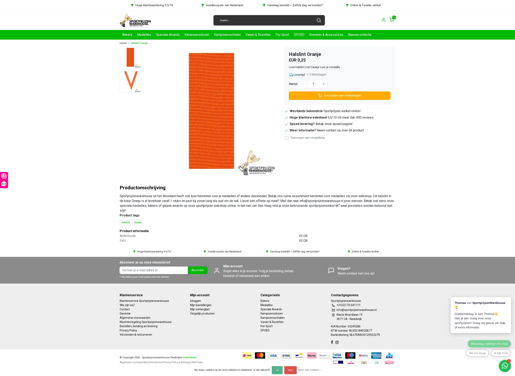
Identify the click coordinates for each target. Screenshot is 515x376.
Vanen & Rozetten (258, 35)
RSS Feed (197, 362)
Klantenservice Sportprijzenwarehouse (144, 300)
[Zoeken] (319, 20)
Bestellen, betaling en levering (139, 326)
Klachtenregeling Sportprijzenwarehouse (146, 322)
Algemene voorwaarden (135, 317)
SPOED (299, 35)
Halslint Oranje (139, 43)
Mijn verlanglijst (200, 309)
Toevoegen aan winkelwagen (342, 95)
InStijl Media (189, 357)
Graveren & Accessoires (326, 35)
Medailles (144, 35)
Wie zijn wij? (127, 305)
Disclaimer (155, 362)
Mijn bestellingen (200, 305)
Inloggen (195, 300)
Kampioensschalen (227, 35)
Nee (290, 370)
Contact (125, 309)
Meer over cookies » (309, 370)
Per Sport (282, 35)
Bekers (127, 35)
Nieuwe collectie (360, 35)
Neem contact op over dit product (340, 130)
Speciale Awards (168, 35)
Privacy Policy (128, 330)
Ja (277, 370)
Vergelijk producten (202, 313)
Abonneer (197, 270)
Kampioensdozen (196, 35)
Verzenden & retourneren (136, 334)
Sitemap (185, 362)
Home (123, 43)
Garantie (125, 313)
